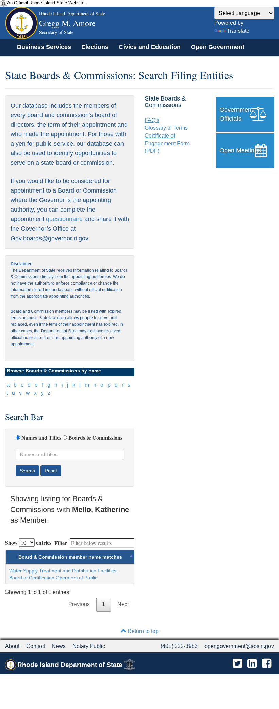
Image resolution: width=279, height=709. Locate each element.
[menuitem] (44, 47)
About (12, 646)
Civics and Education (150, 46)
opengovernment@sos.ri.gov (239, 646)
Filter (60, 543)
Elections (95, 46)
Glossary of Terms (166, 128)
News (59, 646)
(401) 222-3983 (179, 646)
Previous (79, 604)
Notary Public (88, 646)
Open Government (217, 46)
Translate (238, 31)
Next (123, 604)
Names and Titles (41, 437)
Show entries (28, 542)
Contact (35, 646)
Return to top (142, 631)
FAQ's (152, 120)
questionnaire (64, 219)
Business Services (44, 46)
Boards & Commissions (95, 437)
